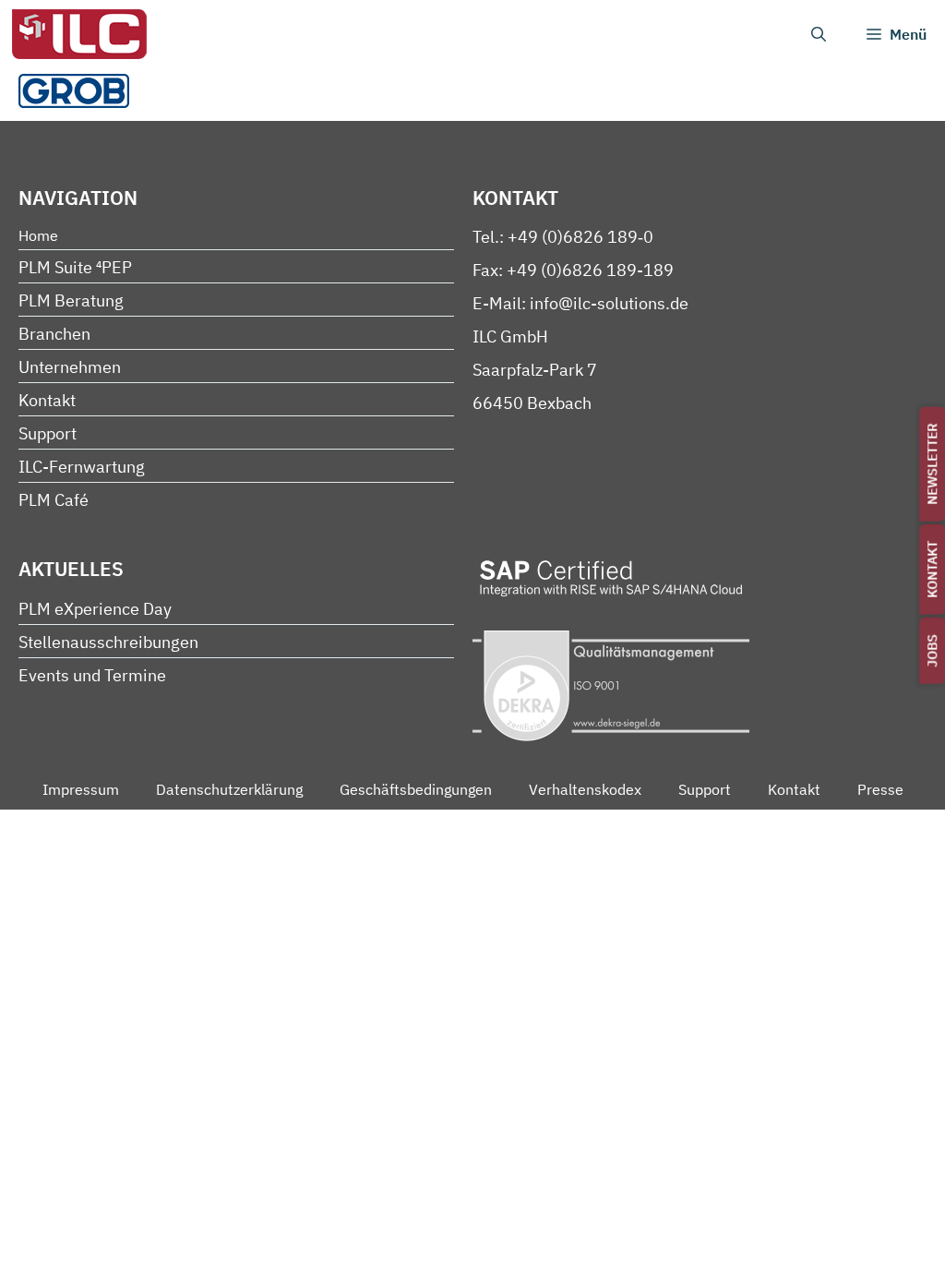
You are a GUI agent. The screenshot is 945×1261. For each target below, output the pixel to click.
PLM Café (53, 499)
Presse (880, 789)
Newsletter (932, 464)
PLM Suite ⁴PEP (75, 267)
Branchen (54, 333)
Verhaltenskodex (585, 789)
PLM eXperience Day (95, 608)
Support (47, 433)
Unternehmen (69, 367)
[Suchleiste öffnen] (818, 34)
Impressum (80, 789)
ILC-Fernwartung (81, 466)
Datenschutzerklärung (229, 789)
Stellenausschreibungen (108, 642)
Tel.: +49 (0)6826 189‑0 (562, 236)
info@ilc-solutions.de (609, 303)
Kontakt (932, 569)
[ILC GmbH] (78, 34)
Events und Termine (92, 675)
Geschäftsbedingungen (416, 789)
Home (38, 235)
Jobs (932, 650)
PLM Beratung (71, 300)
